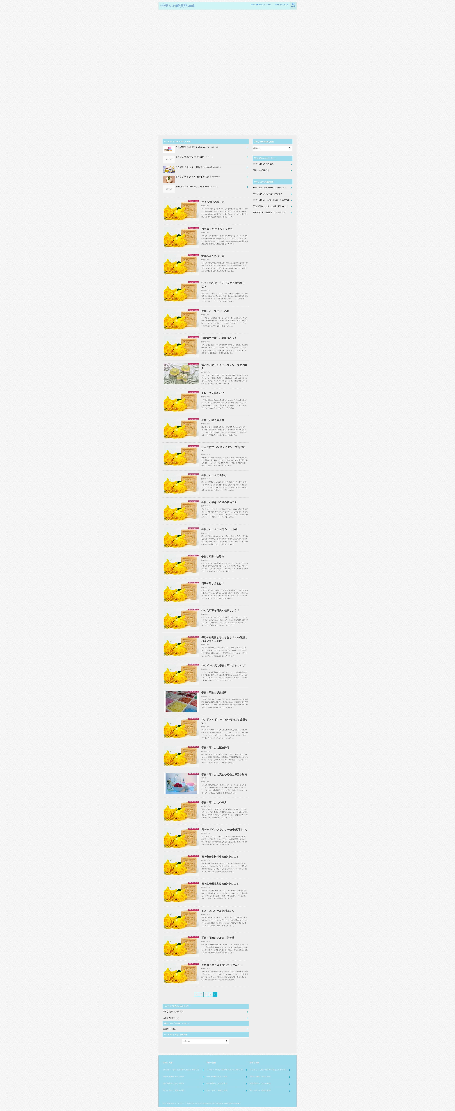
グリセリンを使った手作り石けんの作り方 (181, 1069)
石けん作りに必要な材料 (173, 1090)
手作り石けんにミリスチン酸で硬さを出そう (198, 177)
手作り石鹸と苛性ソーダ (173, 1076)
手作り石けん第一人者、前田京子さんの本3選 (198, 167)
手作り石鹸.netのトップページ (261, 4)
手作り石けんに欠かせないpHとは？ (194, 157)
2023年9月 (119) (169, 1029)
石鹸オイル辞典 (171, 1018)
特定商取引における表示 (173, 1083)
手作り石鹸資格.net (177, 5)
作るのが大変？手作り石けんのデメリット (197, 187)
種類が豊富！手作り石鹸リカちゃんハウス (197, 147)
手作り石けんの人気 (281, 4)
